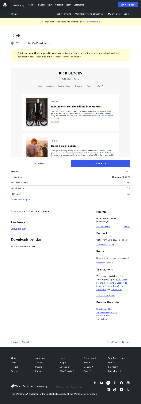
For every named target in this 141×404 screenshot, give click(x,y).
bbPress (113, 367)
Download (100, 163)
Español (108, 286)
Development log (104, 309)
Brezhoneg (42, 387)
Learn (62, 358)
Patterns (39, 371)
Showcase (40, 358)
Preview (39, 163)
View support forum (105, 244)
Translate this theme (105, 295)
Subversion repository (106, 312)
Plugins (38, 367)
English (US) (121, 279)
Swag (87, 371)
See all (127, 226)
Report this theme (104, 263)
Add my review (103, 226)
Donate (88, 367)
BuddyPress (115, 371)
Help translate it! (93, 22)
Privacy (14, 371)
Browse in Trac (103, 315)
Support (63, 362)
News (13, 362)
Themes (14, 14)
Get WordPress (128, 5)
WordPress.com (116, 358)
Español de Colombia (106, 283)
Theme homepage (19, 199)
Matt (111, 362)
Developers (65, 367)
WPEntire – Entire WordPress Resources (34, 43)
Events (87, 362)
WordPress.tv (67, 371)
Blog (13, 229)
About (14, 358)
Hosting (14, 367)
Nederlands (116, 289)
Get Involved (90, 358)
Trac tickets (101, 319)
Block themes (22, 229)
